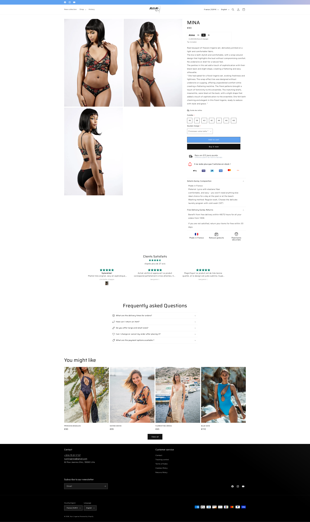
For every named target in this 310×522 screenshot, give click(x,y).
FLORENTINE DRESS (163, 426)
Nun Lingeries (74, 516)
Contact (158, 455)
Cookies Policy (161, 468)
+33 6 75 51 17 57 (72, 455)
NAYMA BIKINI (116, 426)
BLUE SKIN (205, 426)
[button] (82, 9)
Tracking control (162, 460)
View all (155, 437)
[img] (155, 260)
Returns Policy (161, 472)
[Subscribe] (105, 486)
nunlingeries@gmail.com (75, 459)
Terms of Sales (161, 464)
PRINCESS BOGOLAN (72, 426)
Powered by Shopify (86, 516)
